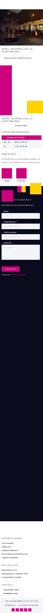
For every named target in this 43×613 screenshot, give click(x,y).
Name (7, 211)
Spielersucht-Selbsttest (15, 574)
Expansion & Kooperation (15, 554)
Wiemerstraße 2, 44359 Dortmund (17, 58)
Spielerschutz (9, 570)
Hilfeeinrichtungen (12, 577)
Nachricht (8, 243)
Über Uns (6, 547)
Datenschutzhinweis (18, 275)
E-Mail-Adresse (10, 222)
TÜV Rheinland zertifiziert (30, 325)
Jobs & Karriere (10, 557)
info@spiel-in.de (10, 593)
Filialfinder (8, 543)
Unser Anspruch (10, 550)
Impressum (10, 605)
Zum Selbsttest (20, 520)
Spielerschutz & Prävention (20, 475)
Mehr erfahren (19, 367)
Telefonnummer (11, 232)
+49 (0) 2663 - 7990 (11, 590)
